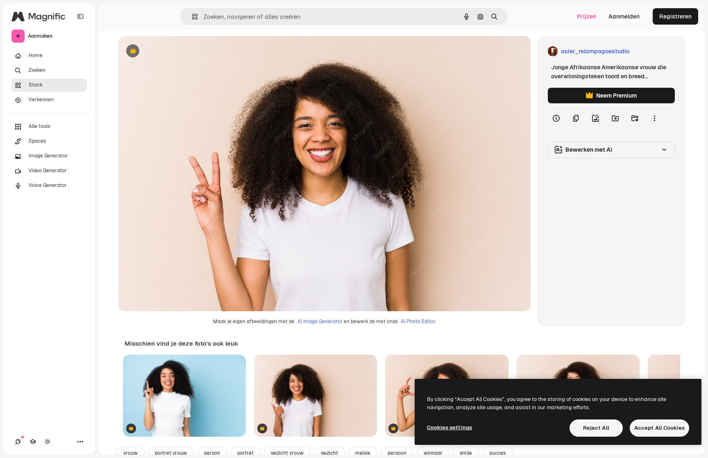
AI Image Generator (320, 321)
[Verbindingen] (18, 441)
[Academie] (32, 441)
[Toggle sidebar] (80, 16)
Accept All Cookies (659, 427)
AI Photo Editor (418, 321)
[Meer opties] (654, 118)
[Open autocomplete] (191, 17)
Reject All (596, 427)
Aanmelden (624, 16)
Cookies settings (449, 427)
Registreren (675, 16)
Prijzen (586, 16)
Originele (172, 51)
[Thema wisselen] (47, 441)
